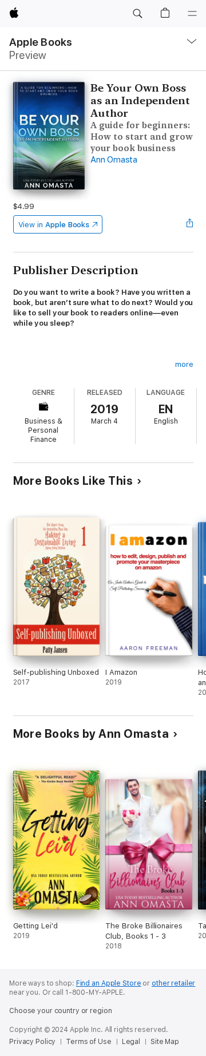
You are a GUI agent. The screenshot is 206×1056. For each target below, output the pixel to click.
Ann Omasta (113, 160)
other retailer (173, 983)
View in (54, 224)
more (184, 364)
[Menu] (192, 13)
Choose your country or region (60, 1011)
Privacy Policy (32, 1042)
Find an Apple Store (108, 983)
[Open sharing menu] (189, 224)
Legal (131, 1042)
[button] (137, 13)
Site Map (164, 1042)
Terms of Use (89, 1042)
